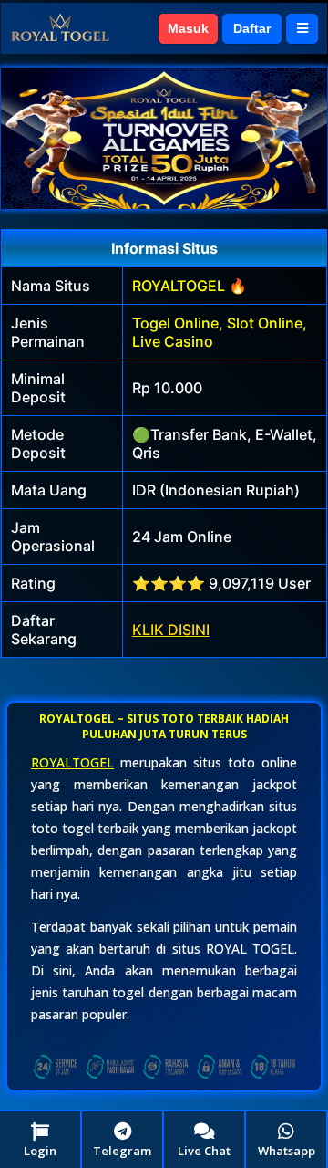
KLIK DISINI (171, 629)
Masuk (188, 28)
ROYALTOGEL (72, 762)
